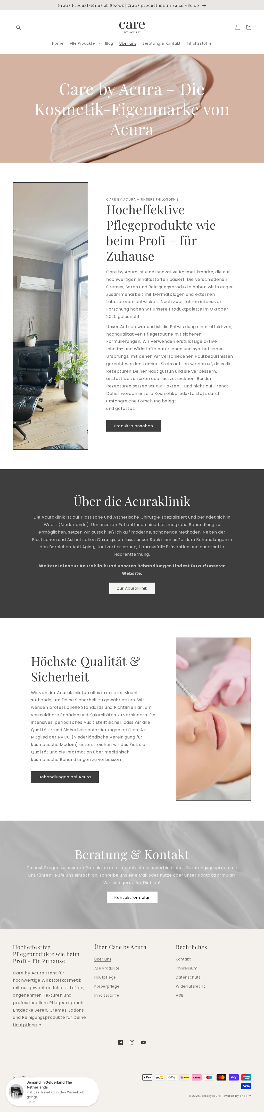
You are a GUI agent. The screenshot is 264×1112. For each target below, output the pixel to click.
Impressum (186, 968)
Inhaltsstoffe (106, 995)
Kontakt (183, 959)
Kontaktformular (132, 897)
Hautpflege (105, 977)
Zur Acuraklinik (132, 588)
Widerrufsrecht (190, 986)
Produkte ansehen (133, 425)
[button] (18, 27)
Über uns (102, 959)
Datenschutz (188, 977)
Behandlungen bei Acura (65, 777)
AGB (180, 995)
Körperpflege (106, 986)
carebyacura (211, 1096)
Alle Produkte (107, 968)
